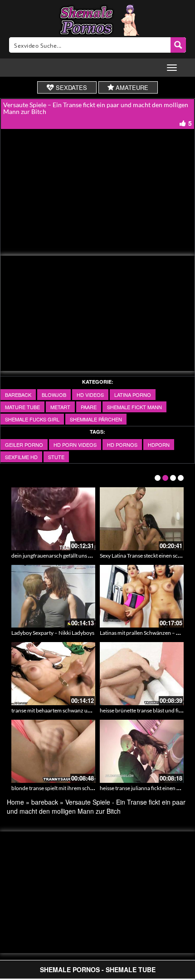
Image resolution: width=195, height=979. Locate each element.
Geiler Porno (24, 444)
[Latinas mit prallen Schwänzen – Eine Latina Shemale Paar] (142, 596)
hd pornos (122, 444)
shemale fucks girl (32, 419)
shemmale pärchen (96, 419)
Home (15, 801)
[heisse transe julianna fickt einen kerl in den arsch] (142, 751)
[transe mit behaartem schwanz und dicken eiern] (53, 673)
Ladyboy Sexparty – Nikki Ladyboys (52, 632)
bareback (18, 394)
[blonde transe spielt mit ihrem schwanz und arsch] (53, 751)
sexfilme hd (21, 456)
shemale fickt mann (134, 406)
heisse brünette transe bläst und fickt (143, 710)
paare (89, 406)
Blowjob (54, 394)
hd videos (90, 394)
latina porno (132, 394)
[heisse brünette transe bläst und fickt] (142, 673)
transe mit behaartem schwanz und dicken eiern (67, 710)
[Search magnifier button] (178, 45)
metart (60, 406)
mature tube (22, 406)
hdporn (159, 444)
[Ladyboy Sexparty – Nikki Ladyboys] (53, 596)
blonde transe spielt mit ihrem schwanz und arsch (69, 788)
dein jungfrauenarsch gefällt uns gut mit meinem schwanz (78, 555)
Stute (56, 456)
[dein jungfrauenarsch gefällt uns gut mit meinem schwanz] (53, 518)
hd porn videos (75, 444)
